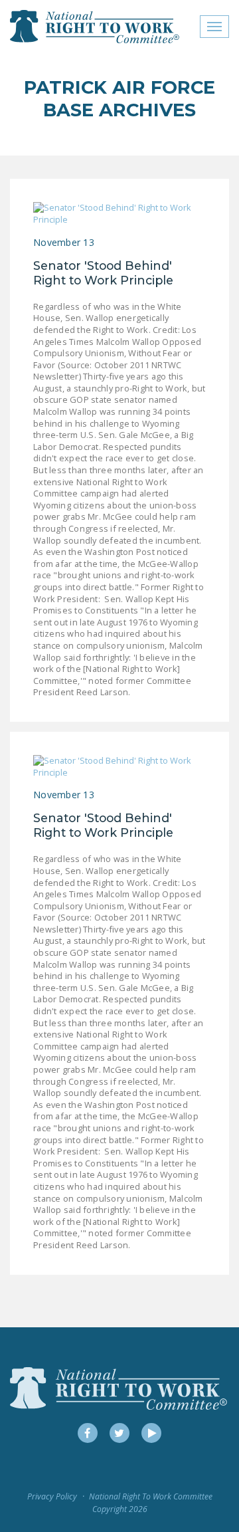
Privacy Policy (52, 1496)
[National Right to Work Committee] (95, 26)
